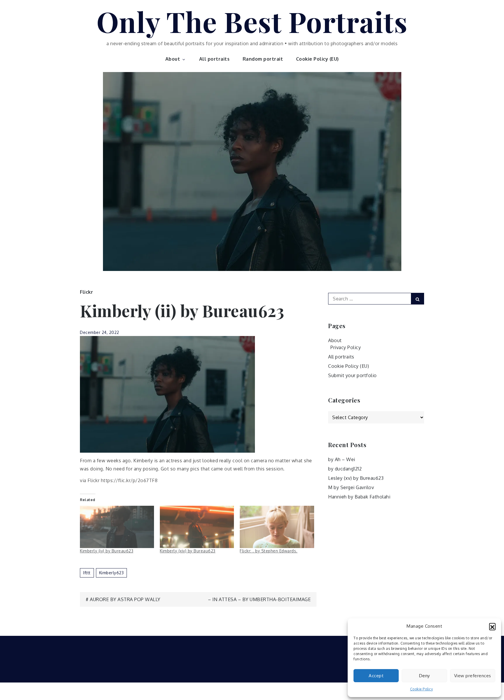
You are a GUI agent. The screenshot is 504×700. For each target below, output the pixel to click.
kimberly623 (111, 572)
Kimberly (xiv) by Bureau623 (188, 550)
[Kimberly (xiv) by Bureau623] (197, 527)
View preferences (472, 675)
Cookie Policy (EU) (317, 59)
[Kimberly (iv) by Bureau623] (117, 527)
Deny (424, 675)
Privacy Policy (345, 347)
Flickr (86, 292)
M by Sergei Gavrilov (351, 487)
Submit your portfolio (352, 375)
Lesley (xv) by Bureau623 (356, 478)
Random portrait (263, 59)
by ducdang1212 (345, 469)
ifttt (87, 572)
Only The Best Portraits (252, 21)
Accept (376, 675)
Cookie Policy (421, 689)
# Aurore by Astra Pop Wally (123, 599)
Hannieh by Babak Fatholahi (359, 497)
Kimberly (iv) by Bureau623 (106, 550)
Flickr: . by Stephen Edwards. (269, 550)
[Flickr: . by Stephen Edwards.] (277, 527)
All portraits (214, 59)
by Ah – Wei (341, 459)
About (172, 59)
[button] (492, 626)
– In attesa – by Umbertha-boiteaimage (259, 599)
